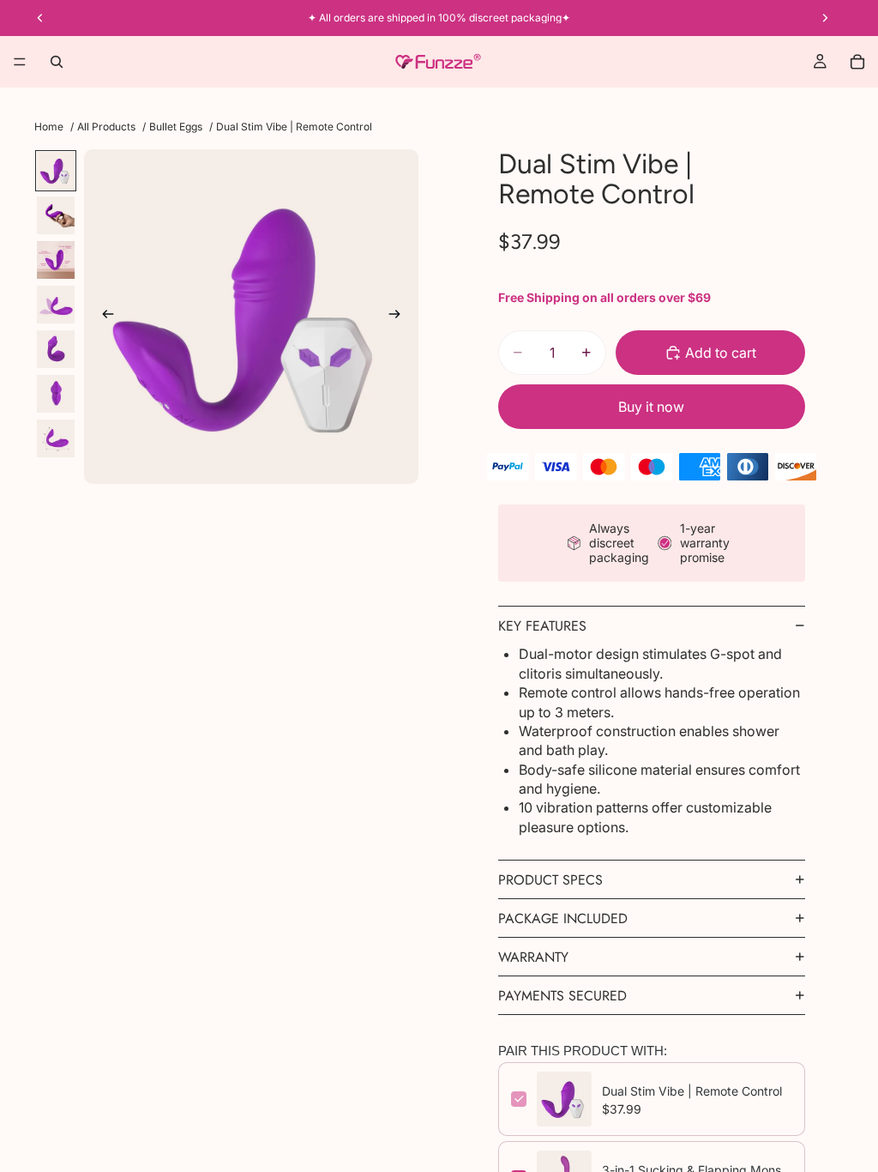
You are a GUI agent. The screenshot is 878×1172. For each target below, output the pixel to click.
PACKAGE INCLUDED (563, 918)
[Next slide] (399, 316)
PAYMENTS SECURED (562, 996)
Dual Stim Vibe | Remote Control (692, 1091)
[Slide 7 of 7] (56, 438)
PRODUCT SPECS (550, 880)
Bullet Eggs (175, 127)
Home (48, 127)
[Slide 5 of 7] (56, 349)
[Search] (56, 62)
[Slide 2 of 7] (56, 215)
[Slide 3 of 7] (56, 260)
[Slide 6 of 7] (56, 394)
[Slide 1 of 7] (56, 171)
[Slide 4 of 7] (56, 304)
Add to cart (720, 352)
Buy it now (651, 406)
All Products (106, 127)
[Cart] (857, 62)
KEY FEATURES (542, 626)
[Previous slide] (103, 316)
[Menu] (19, 62)
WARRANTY (533, 957)
